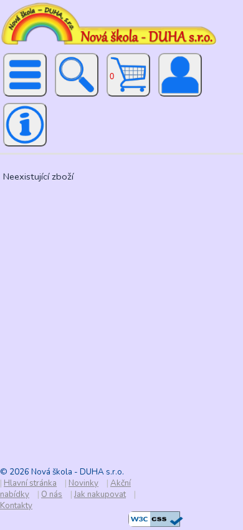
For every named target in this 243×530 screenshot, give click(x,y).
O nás (51, 494)
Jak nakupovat (100, 494)
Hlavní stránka (30, 483)
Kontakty (16, 505)
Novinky (83, 483)
